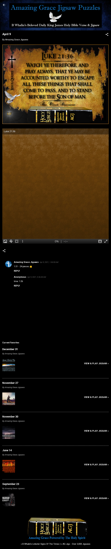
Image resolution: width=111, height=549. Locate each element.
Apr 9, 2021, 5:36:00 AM (36, 277)
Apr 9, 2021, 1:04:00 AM (49, 262)
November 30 (10, 416)
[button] (107, 35)
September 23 (10, 483)
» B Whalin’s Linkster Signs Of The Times (40, 544)
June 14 (7, 450)
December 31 (10, 349)
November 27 (10, 382)
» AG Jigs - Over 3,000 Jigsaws (75, 544)
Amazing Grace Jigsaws (26, 262)
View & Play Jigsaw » (96, 363)
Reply (17, 271)
